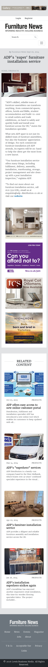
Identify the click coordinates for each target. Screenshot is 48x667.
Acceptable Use (23, 646)
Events (27, 632)
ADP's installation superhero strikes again (21, 584)
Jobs (19, 637)
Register (28, 18)
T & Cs (9, 646)
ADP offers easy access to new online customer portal (23, 406)
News (17, 632)
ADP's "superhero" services (23, 467)
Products (14, 71)
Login (18, 18)
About (28, 637)
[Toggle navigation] (41, 42)
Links (24, 650)
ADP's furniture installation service (23, 526)
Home (4, 71)
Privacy (38, 646)
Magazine (39, 632)
